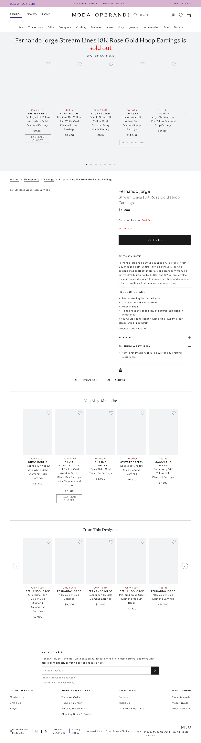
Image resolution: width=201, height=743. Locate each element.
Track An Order (70, 697)
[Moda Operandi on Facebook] (41, 731)
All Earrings (117, 379)
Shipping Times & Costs (76, 714)
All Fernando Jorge (89, 379)
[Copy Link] (155, 370)
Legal (138, 731)
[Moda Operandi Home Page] (100, 15)
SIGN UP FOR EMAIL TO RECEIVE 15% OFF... (100, 3)
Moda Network (181, 708)
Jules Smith (142, 322)
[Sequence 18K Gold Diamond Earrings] (100, 561)
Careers (124, 697)
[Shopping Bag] (188, 15)
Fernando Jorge (134, 191)
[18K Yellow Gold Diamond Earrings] (163, 561)
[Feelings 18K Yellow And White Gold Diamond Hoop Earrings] (69, 83)
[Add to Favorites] (48, 64)
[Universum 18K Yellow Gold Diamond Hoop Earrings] (131, 83)
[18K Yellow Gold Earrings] (69, 561)
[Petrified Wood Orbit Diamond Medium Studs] (131, 561)
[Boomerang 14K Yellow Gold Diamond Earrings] (163, 432)
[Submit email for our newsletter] (155, 671)
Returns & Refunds (73, 708)
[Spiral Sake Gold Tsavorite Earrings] (100, 432)
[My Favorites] (180, 15)
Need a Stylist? (182, 3)
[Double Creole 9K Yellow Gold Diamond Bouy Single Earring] (100, 83)
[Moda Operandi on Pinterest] (46, 731)
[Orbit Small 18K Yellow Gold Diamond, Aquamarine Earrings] (37, 561)
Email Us (15, 702)
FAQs (13, 708)
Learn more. (129, 356)
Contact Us (17, 697)
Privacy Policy (76, 731)
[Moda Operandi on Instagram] (36, 731)
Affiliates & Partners (131, 708)
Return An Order (71, 702)
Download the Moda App (20, 731)
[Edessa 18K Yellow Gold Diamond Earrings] (131, 432)
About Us (124, 702)
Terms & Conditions (58, 731)
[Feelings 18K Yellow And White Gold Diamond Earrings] (37, 83)
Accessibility (94, 731)
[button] (86, 164)
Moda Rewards (181, 697)
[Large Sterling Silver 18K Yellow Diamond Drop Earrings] (163, 83)
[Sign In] (173, 15)
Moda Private (180, 702)
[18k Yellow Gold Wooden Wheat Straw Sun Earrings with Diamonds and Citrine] (69, 432)
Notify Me (154, 240)
